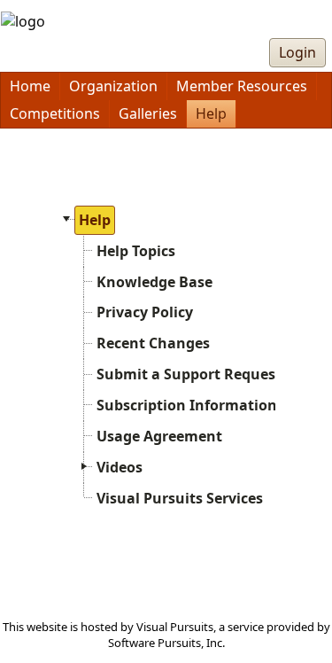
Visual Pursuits (174, 627)
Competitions (55, 113)
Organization (113, 86)
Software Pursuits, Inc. (166, 643)
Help (211, 113)
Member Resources (241, 86)
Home (30, 86)
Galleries (148, 113)
